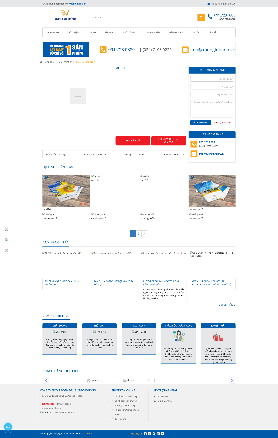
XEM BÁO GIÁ (133, 140)
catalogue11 (49, 218)
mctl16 (46, 209)
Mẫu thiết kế (176, 32)
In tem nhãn (153, 32)
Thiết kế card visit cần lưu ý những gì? (62, 283)
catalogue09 (147, 218)
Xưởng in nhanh (77, 3)
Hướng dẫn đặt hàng (55, 154)
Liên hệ (212, 32)
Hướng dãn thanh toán (94, 154)
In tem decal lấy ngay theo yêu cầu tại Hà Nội (162, 283)
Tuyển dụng (120, 418)
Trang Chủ (53, 32)
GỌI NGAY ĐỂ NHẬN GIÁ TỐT (168, 140)
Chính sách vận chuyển (126, 400)
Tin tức (195, 32)
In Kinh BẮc (87, 433)
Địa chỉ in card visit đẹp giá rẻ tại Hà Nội (114, 283)
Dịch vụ (92, 32)
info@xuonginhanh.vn (224, 3)
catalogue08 (196, 218)
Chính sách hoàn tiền (174, 154)
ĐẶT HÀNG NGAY (200, 122)
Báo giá (109, 32)
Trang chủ (48, 61)
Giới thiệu (73, 32)
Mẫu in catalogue (85, 61)
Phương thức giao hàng (134, 154)
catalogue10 (98, 218)
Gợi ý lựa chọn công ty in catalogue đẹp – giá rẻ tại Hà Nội (212, 283)
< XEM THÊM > (227, 305)
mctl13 (144, 180)
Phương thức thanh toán (127, 409)
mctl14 (95, 180)
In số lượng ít (129, 32)
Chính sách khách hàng (126, 396)
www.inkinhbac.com (64, 411)
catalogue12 (196, 209)
